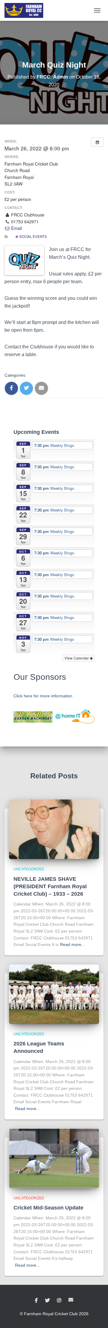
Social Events (32, 236)
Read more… (73, 944)
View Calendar (77, 657)
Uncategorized (29, 869)
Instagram (59, 1300)
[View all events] (97, 142)
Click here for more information (43, 695)
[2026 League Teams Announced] (54, 994)
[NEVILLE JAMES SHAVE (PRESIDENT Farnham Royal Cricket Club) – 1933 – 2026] (54, 829)
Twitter (47, 1300)
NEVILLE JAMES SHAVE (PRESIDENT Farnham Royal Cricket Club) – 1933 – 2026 (50, 886)
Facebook (36, 1300)
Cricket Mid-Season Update (48, 1208)
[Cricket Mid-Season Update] (54, 1157)
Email (16, 228)
